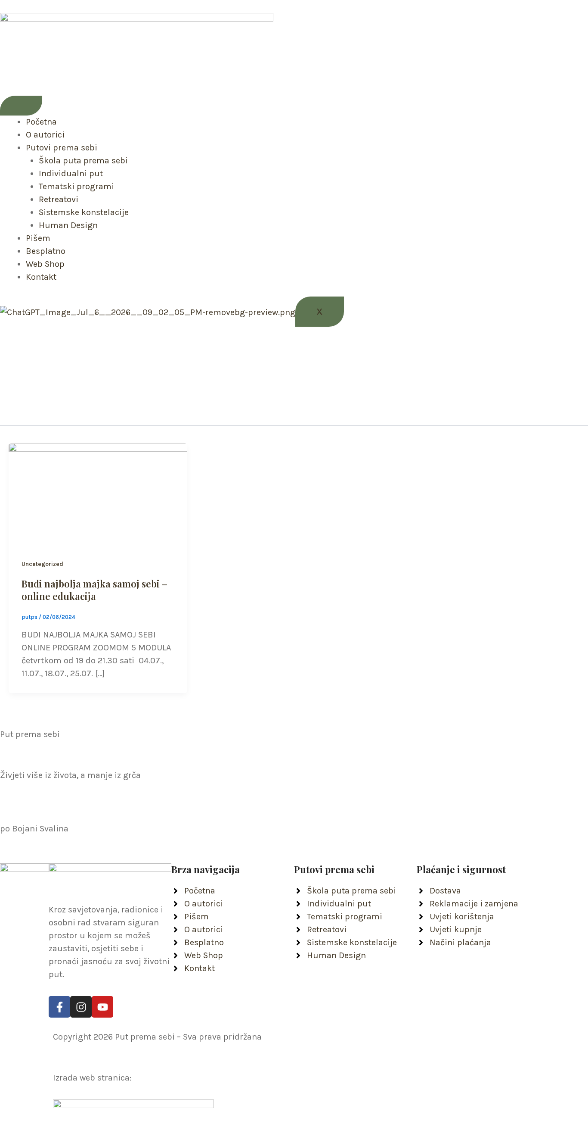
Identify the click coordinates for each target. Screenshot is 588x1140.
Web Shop (45, 264)
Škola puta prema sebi (83, 161)
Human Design (68, 225)
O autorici (45, 135)
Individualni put (71, 173)
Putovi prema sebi (61, 148)
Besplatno (45, 251)
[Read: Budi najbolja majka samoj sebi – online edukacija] (98, 493)
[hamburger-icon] (21, 106)
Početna (41, 122)
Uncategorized (42, 564)
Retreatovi (58, 199)
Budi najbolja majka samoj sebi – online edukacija (94, 590)
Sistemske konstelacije (84, 212)
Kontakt (41, 277)
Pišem (38, 238)
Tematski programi (76, 186)
